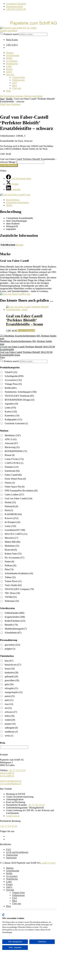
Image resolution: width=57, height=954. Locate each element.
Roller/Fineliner (15, 621)
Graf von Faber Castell (18, 498)
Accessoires (13, 380)
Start (2, 98)
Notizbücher (12, 879)
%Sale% (11, 372)
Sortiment (15, 104)
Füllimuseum (18, 895)
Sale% (9, 887)
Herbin (10, 502)
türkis (9, 716)
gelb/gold (11, 676)
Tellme (10, 577)
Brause (10, 455)
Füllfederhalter (14, 613)
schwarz (11, 712)
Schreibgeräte (14, 376)
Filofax (10, 482)
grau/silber (12, 680)
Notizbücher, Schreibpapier (20, 392)
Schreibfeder (13, 632)
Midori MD (12, 542)
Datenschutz (12, 855)
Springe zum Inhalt (33, 96)
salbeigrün (11, 727)
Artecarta (11, 443)
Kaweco (11, 518)
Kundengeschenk (14, 6)
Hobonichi (11, 506)
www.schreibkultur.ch (10, 783)
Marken (10, 868)
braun (10, 668)
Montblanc (13, 435)
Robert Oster (13, 553)
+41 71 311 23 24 (17, 770)
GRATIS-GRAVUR (16, 9)
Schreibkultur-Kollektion (19, 573)
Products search (11, 34)
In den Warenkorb (9, 165)
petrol (10, 696)
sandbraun (11, 731)
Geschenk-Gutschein (16, 3)
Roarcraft (11, 549)
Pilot (9, 569)
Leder (10, 407)
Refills (9, 98)
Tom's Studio (13, 585)
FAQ (8, 849)
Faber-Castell (13, 475)
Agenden (11, 403)
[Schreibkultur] (28, 25)
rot (8, 708)
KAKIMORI (13, 514)
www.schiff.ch (7, 775)
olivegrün (11, 688)
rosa (9, 704)
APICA (11, 439)
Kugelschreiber (15, 617)
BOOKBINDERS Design (19, 399)
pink (9, 700)
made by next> (49, 863)
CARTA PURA (14, 463)
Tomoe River (13, 581)
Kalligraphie (13, 419)
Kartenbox (12, 415)
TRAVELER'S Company (19, 589)
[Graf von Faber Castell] (15, 194)
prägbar (10, 648)
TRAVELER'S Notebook (19, 396)
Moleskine (12, 545)
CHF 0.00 (12, 45)
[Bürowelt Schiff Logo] (18, 28)
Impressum (11, 857)
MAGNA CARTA (16, 534)
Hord (9, 510)
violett (10, 720)
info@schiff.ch (7, 773)
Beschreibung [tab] (12, 199)
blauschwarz (13, 664)
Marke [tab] (9, 205)
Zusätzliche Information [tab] (17, 202)
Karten (11, 411)
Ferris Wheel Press (15, 478)
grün (9, 684)
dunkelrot (11, 672)
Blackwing (12, 447)
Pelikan (10, 565)
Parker (9, 561)
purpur (10, 723)
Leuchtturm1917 (15, 530)
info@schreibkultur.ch (10, 781)
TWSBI (11, 597)
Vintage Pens (13, 384)
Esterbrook (12, 471)
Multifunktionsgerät (16, 628)
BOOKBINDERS (16, 451)
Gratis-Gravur (12, 816)
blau (9, 660)
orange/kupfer (13, 692)
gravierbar (12, 644)
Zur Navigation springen (12, 96)
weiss (9, 735)
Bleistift (19, 245)
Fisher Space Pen (14, 486)
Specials (10, 889)
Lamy (10, 526)
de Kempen (12, 522)
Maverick (11, 538)
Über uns (16, 903)
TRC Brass (12, 593)
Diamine (12, 467)
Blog (14, 900)
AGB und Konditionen (17, 852)
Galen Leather (14, 494)
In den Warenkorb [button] (26, 330)
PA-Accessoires (14, 557)
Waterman (12, 601)
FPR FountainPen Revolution (21, 490)
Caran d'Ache (14, 459)
